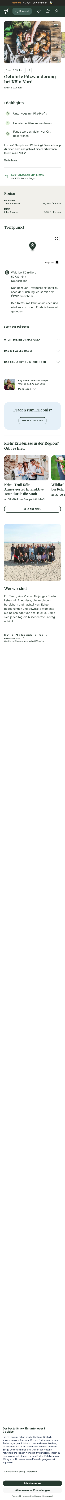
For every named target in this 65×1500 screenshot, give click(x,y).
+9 (28, 70)
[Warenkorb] (48, 11)
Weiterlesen (11, 160)
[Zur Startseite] (7, 11)
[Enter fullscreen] (56, 238)
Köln (41, 635)
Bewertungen (40, 2)
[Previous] (5, 40)
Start (6, 635)
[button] (32, 40)
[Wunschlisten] (38, 11)
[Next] (59, 40)
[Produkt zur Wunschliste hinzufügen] (56, 26)
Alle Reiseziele (24, 635)
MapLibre (49, 262)
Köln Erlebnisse (12, 638)
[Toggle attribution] (57, 262)
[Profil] (57, 11)
